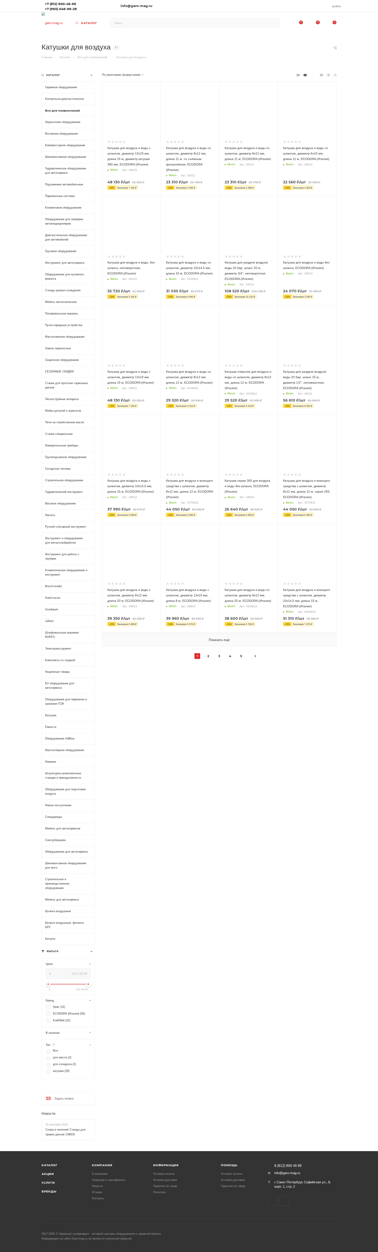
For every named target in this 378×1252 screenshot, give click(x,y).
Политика (159, 1192)
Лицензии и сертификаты (108, 1180)
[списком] (328, 75)
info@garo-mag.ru (136, 6)
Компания (102, 1165)
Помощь (229, 1165)
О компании (99, 1173)
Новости (48, 1113)
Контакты (98, 1198)
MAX (284, 1201)
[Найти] (274, 23)
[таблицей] (335, 75)
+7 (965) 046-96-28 (61, 9)
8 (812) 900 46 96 (288, 1166)
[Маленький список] (298, 75)
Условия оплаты (164, 1173)
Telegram (93, 5)
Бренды (49, 1191)
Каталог (50, 1165)
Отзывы (97, 1192)
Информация (166, 1165)
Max (86, 5)
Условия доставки (165, 1180)
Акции (48, 1174)
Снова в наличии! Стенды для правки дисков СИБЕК (66, 1132)
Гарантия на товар (165, 1186)
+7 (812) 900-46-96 (60, 4)
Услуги (48, 1182)
